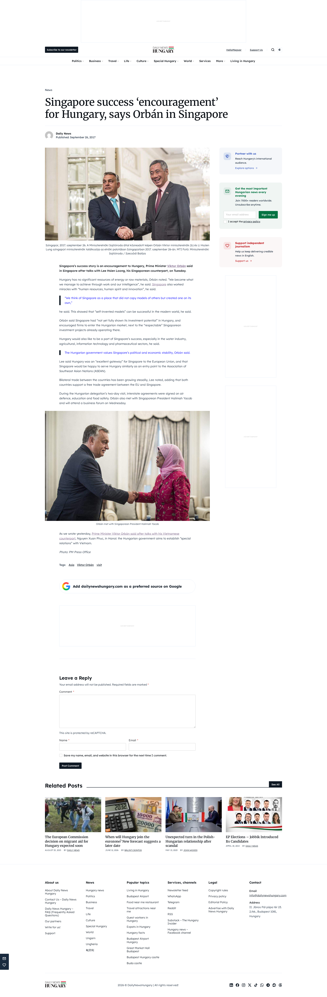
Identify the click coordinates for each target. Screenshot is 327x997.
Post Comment (70, 765)
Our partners (53, 921)
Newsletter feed (178, 890)
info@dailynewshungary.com (267, 895)
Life (126, 61)
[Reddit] (274, 985)
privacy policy (251, 221)
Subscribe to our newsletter (61, 49)
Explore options (244, 168)
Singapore (159, 284)
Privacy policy (217, 896)
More (219, 61)
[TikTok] (256, 985)
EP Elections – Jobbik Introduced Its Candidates (252, 839)
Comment (66, 691)
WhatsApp (174, 896)
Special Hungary (165, 61)
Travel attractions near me (141, 909)
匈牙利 (90, 950)
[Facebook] (237, 985)
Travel (112, 61)
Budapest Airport (138, 896)
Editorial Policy (218, 902)
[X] (249, 985)
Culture (141, 61)
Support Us (256, 49)
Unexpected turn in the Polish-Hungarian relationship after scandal (190, 841)
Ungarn (90, 938)
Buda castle (134, 963)
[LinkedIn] (231, 985)
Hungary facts (136, 932)
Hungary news (95, 890)
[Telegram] (268, 985)
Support (50, 933)
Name (64, 740)
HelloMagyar (234, 49)
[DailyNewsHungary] (163, 50)
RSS (170, 914)
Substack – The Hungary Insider (183, 922)
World (188, 61)
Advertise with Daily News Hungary (221, 909)
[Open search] (273, 49)
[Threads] (280, 985)
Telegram (174, 902)
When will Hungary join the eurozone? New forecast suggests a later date (133, 841)
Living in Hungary (242, 61)
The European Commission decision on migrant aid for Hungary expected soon (66, 841)
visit (99, 565)
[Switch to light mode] (279, 49)
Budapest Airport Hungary (138, 940)
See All (275, 784)
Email (133, 740)
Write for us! (52, 927)
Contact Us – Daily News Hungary (60, 901)
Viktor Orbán (176, 266)
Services (205, 61)
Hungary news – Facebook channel (179, 931)
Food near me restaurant (143, 902)
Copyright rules (218, 890)
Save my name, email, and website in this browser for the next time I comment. (115, 755)
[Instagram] (243, 985)
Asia (71, 565)
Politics (77, 61)
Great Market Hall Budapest (138, 949)
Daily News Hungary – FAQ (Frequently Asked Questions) (59, 912)
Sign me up (268, 214)
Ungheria (92, 944)
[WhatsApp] (262, 985)
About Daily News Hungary (56, 892)
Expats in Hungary (138, 926)
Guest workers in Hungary (137, 919)
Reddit (172, 908)
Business (95, 61)
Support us (241, 261)
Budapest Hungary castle (143, 957)
